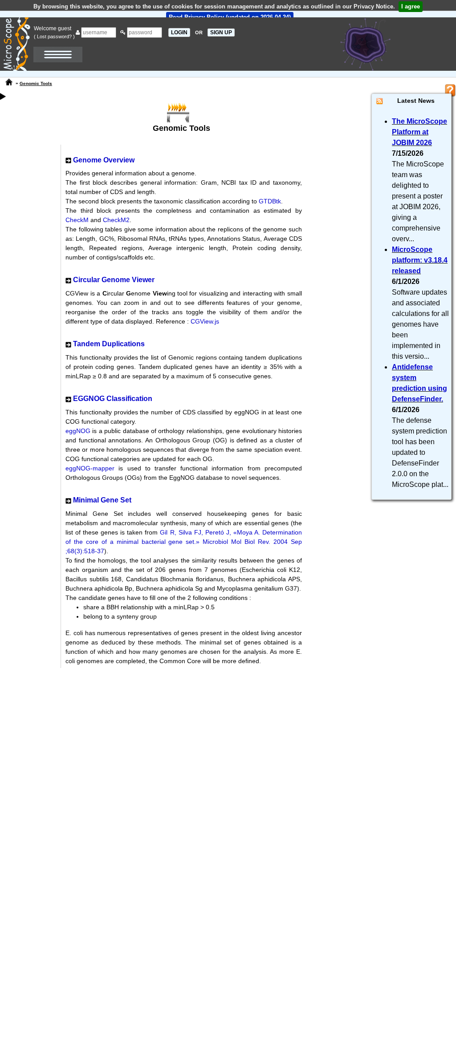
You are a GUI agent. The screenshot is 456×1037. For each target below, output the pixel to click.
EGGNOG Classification (112, 398)
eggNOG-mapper (91, 468)
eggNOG (78, 430)
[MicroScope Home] (8, 82)
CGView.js (205, 321)
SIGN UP (221, 32)
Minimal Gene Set (102, 500)
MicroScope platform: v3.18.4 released (420, 260)
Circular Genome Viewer (114, 280)
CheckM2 (116, 219)
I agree (410, 6)
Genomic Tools (36, 83)
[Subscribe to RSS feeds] (379, 100)
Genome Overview (103, 160)
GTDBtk (270, 201)
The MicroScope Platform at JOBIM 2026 (419, 131)
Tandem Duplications (109, 344)
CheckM (77, 219)
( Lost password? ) (54, 36)
